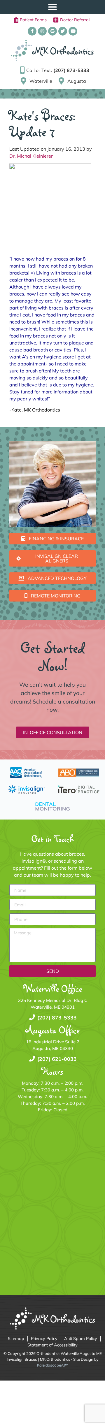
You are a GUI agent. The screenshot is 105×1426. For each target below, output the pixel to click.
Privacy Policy (44, 1338)
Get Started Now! (53, 656)
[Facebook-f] (32, 31)
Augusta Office (53, 1030)
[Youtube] (73, 31)
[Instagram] (42, 31)
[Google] (52, 31)
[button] (53, 7)
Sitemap (16, 1338)
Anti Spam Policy (80, 1338)
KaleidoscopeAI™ (52, 1365)
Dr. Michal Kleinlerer (31, 156)
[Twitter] (62, 31)
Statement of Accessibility (52, 1345)
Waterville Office (52, 988)
